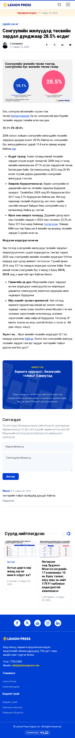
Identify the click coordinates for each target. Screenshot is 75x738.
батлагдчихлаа (20, 116)
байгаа (29, 338)
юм (14, 148)
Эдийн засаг (11, 24)
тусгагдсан (51, 224)
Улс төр (11, 562)
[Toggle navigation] (68, 4)
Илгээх (10, 476)
